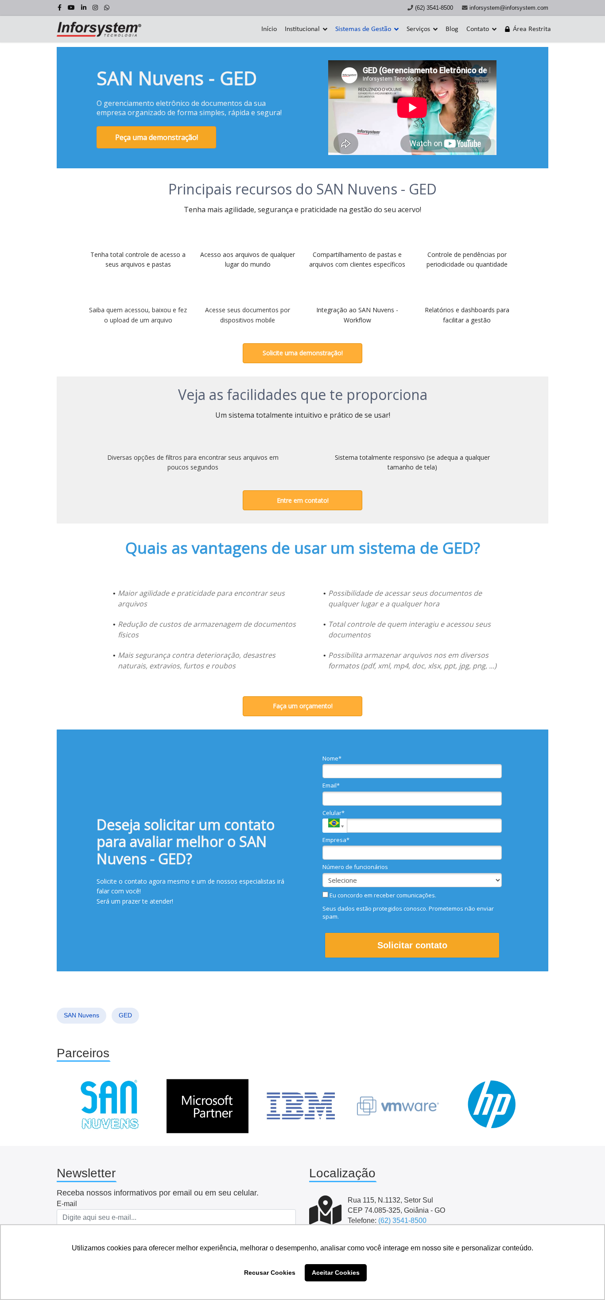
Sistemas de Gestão (363, 29)
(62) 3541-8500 (434, 8)
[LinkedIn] (83, 7)
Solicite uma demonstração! (303, 353)
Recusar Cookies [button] (269, 1272)
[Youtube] (71, 7)
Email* (331, 785)
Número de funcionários (355, 866)
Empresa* (335, 839)
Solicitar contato (412, 945)
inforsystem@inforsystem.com (508, 8)
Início (269, 29)
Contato (477, 29)
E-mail (67, 1203)
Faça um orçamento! (303, 706)
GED (125, 1015)
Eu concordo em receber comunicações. (382, 895)
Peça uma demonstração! (156, 137)
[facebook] (60, 7)
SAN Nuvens (81, 1015)
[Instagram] (95, 7)
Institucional (302, 29)
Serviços (418, 29)
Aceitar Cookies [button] (336, 1272)
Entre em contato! (303, 500)
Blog (452, 29)
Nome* (331, 758)
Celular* (333, 812)
